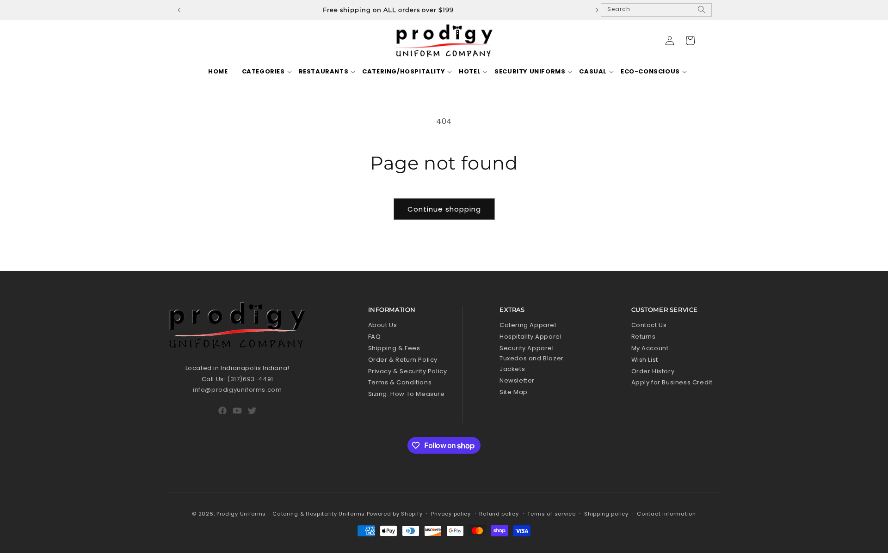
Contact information (666, 513)
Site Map (514, 392)
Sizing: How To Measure (406, 393)
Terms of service (551, 513)
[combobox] (656, 10)
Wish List (644, 359)
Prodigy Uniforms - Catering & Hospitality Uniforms (290, 513)
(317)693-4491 (250, 379)
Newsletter (517, 380)
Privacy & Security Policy (407, 371)
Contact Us (649, 325)
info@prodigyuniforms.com (237, 389)
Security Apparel (527, 348)
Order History (653, 371)
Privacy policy (451, 513)
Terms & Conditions (400, 382)
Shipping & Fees (394, 348)
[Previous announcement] (179, 10)
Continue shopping (444, 209)
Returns (643, 336)
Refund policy (498, 513)
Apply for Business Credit (672, 382)
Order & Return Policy (403, 359)
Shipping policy (606, 513)
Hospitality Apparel (530, 336)
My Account (650, 348)
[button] (263, 72)
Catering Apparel (528, 325)
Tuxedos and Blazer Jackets (532, 363)
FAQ (374, 336)
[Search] (701, 13)
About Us (382, 325)
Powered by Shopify (395, 513)
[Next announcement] (597, 10)
